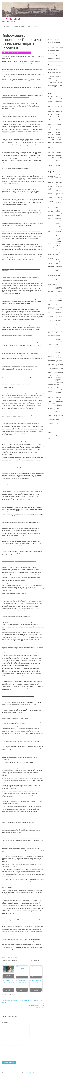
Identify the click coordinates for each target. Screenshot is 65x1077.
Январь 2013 (58, 137)
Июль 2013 (57, 129)
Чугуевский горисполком (24, 52)
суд (48, 372)
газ (56, 204)
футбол (49, 397)
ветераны (57, 197)
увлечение (50, 395)
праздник (50, 316)
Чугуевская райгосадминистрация (59, 410)
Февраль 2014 (51, 122)
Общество (57, 291)
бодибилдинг (58, 190)
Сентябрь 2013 (58, 127)
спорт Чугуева (58, 360)
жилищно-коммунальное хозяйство (58, 225)
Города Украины (18, 26)
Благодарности (58, 186)
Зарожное (50, 229)
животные (57, 220)
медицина (50, 266)
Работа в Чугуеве (59, 331)
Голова (49, 207)
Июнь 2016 (57, 96)
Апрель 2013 (50, 134)
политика (57, 307)
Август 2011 (50, 160)
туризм (57, 392)
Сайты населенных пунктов (58, 346)
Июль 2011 (57, 160)
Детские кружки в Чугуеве (54, 58)
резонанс (57, 335)
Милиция (57, 266)
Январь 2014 (58, 122)
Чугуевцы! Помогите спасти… (22, 989)
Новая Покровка (59, 278)
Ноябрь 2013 (58, 124)
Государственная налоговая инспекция (59, 211)
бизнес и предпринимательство (51, 188)
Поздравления (58, 303)
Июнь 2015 (50, 106)
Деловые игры (51, 53)
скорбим (57, 357)
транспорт (57, 389)
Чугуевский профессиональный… (8, 976)
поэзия (49, 312)
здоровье (57, 229)
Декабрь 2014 (51, 109)
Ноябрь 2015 (51, 101)
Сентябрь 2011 (58, 157)
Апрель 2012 (50, 150)
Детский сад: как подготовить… (8, 989)
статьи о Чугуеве (51, 368)
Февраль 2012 (51, 152)
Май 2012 (57, 147)
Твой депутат (51, 377)
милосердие (50, 268)
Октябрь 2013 (51, 127)
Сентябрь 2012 (58, 142)
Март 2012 (57, 150)
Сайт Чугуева (11, 19)
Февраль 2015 (58, 106)
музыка (57, 272)
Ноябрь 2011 (58, 155)
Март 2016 (50, 98)
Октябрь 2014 (51, 111)
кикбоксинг (50, 243)
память (57, 297)
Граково (49, 215)
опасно (49, 297)
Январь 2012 (58, 152)
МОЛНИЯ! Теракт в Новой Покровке (55, 86)
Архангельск (58, 177)
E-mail (3, 1048)
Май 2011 (57, 163)
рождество (50, 341)
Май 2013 (57, 132)
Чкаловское (58, 401)
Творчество (50, 384)
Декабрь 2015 (58, 98)
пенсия (49, 300)
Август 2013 (50, 129)
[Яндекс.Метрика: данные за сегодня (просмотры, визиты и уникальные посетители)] (6, 1073)
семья (56, 355)
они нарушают (58, 293)
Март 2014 (57, 119)
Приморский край (59, 316)
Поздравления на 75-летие (54, 55)
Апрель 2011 (50, 165)
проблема (57, 320)
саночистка (58, 350)
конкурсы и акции (59, 247)
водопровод (58, 199)
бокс (49, 193)
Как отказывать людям (22, 976)
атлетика (57, 179)
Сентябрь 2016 (51, 96)
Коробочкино (51, 252)
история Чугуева (59, 234)
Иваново (50, 234)
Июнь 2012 (50, 147)
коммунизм (50, 247)
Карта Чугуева (33, 26)
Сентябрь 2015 (58, 101)
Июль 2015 (57, 104)
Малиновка (57, 263)
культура (57, 254)
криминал (50, 254)
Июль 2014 (57, 114)
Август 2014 (50, 114)
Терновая (57, 387)
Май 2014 (57, 116)
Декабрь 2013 (51, 124)
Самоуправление (51, 350)
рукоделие (57, 341)
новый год (57, 284)
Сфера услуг (58, 372)
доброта (49, 218)
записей (58, 435)
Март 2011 (57, 165)
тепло (49, 387)
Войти (49, 435)
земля (49, 231)
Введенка (50, 197)
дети (56, 215)
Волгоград (57, 202)
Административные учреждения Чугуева (51, 176)
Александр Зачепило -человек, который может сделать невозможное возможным (55, 48)
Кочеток (57, 252)
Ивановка (57, 231)
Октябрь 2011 (51, 157)
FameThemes (33, 1073)
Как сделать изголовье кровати (55, 68)
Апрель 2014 (50, 119)
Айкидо (57, 174)
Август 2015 (50, 104)
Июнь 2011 (50, 163)
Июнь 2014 (50, 116)
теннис (57, 384)
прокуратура (50, 327)
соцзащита (50, 360)
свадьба (57, 352)
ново (56, 282)
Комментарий (5, 1022)
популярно (57, 309)
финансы (57, 395)
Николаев (57, 275)
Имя (3, 1041)
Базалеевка (50, 182)
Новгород (50, 282)
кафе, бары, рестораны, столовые (58, 239)
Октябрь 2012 (51, 142)
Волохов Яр (50, 204)
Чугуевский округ (51, 419)
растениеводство (51, 335)
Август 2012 (50, 145)
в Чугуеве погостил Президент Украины (55, 81)
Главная (6, 26)
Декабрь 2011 (51, 155)
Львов (49, 263)
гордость (57, 207)
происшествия (58, 323)
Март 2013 (57, 134)
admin (9, 52)
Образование (51, 291)
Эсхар (56, 423)
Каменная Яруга (51, 238)
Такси (49, 375)
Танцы (56, 375)
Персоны (57, 300)
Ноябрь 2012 (58, 139)
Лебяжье (57, 257)
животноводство (51, 220)
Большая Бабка (59, 193)
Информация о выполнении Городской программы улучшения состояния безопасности (35, 1005)
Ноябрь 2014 (58, 109)
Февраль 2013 (51, 137)
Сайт (3, 1055)
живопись (57, 218)
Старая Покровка (59, 364)
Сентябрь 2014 (58, 111)
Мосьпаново (50, 272)
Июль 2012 (57, 145)
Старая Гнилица (51, 364)
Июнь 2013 (50, 132)
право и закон (58, 312)
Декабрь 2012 (51, 139)
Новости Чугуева (51, 284)
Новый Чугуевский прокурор (36, 989)
